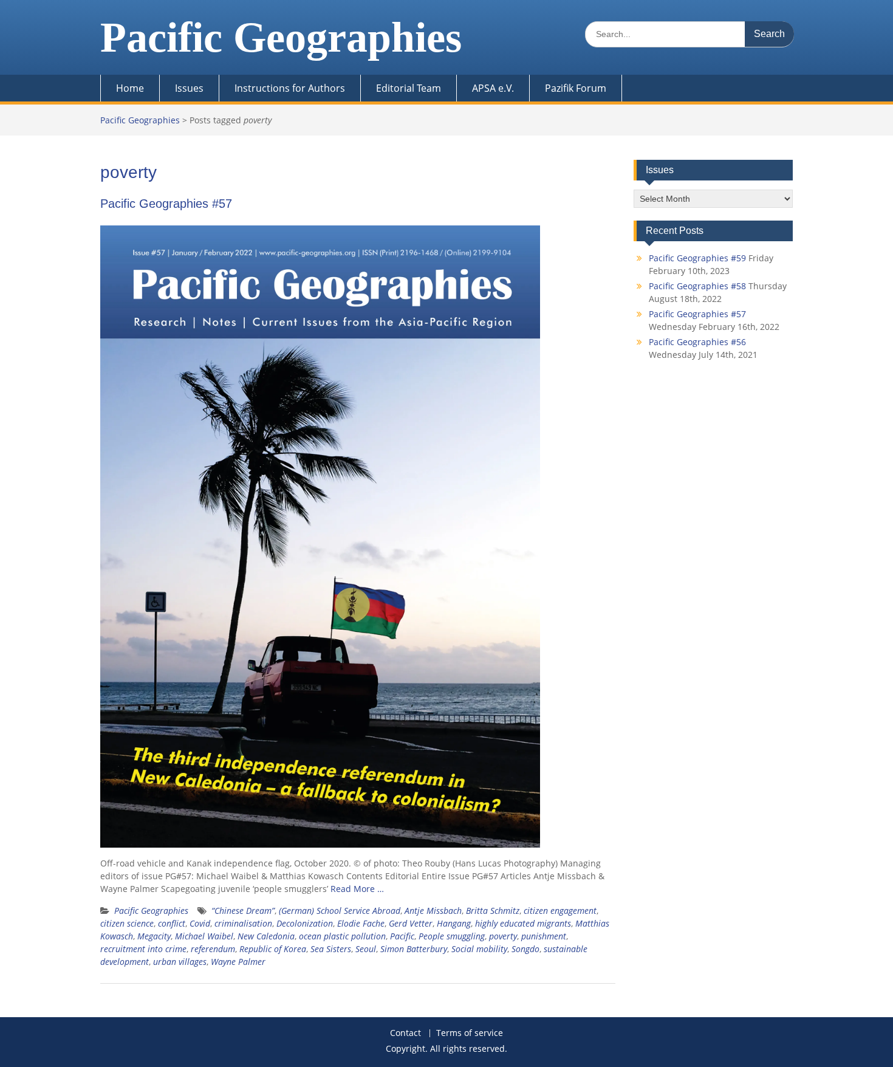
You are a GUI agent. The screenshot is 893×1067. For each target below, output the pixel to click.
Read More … (357, 888)
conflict (171, 923)
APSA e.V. (493, 88)
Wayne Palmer (238, 961)
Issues (189, 88)
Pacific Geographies (281, 37)
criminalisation (243, 923)
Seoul (365, 949)
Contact (405, 1033)
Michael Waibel (204, 936)
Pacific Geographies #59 (697, 258)
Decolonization (304, 923)
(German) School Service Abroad (339, 910)
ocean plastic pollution (342, 936)
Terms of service (469, 1033)
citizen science (127, 923)
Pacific (402, 936)
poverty (503, 936)
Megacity (154, 936)
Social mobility (479, 949)
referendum (213, 949)
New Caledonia (266, 936)
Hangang (454, 923)
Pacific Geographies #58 (697, 286)
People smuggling (452, 936)
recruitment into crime (143, 949)
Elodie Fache (361, 923)
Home (130, 88)
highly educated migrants (523, 923)
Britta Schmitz (492, 910)
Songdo (525, 949)
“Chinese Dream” (243, 910)
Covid (200, 923)
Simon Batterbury (413, 949)
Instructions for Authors (289, 88)
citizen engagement (560, 910)
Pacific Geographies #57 (166, 203)
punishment (543, 936)
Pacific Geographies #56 (697, 342)
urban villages (180, 961)
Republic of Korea (272, 949)
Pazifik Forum (575, 88)
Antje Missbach (433, 910)
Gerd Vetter (411, 923)
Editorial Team (408, 88)
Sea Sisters (330, 949)
